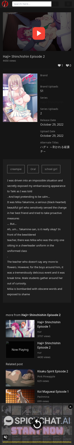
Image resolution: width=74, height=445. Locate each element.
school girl (51, 169)
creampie (16, 169)
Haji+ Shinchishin (51, 102)
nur (42, 80)
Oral (33, 169)
